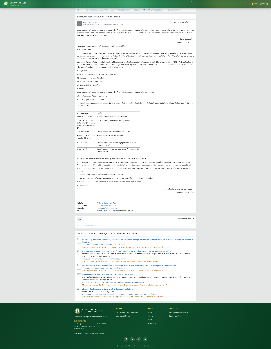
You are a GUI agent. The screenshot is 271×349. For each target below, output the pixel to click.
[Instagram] (138, 339)
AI (82, 282)
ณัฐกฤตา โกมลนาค (90, 22)
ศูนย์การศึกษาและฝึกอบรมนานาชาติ (179, 312)
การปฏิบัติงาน (89, 294)
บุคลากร (150, 316)
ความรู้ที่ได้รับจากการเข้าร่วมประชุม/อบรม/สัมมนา (99, 274)
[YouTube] (145, 339)
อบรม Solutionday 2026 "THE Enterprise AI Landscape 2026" (105, 265)
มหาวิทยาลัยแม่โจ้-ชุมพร (123, 316)
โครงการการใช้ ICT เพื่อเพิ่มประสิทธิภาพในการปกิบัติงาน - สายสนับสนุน (148, 251)
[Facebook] (126, 339)
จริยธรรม (98, 294)
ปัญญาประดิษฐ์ (108, 294)
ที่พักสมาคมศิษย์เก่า (174, 316)
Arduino (100, 203)
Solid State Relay (110, 203)
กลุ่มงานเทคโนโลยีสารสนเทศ (120, 10)
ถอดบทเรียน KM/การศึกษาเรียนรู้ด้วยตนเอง (149, 10)
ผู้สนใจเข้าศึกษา (152, 323)
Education (95, 282)
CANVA (87, 282)
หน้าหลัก (79, 10)
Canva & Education (125, 274)
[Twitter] (132, 339)
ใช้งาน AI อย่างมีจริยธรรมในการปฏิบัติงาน (118, 289)
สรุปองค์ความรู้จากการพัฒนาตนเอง (94, 239)
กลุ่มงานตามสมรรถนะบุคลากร (96, 10)
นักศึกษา (150, 312)
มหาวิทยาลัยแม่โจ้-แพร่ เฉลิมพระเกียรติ (127, 312)
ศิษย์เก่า (150, 320)
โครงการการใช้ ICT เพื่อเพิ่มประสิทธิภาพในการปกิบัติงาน (101, 251)
